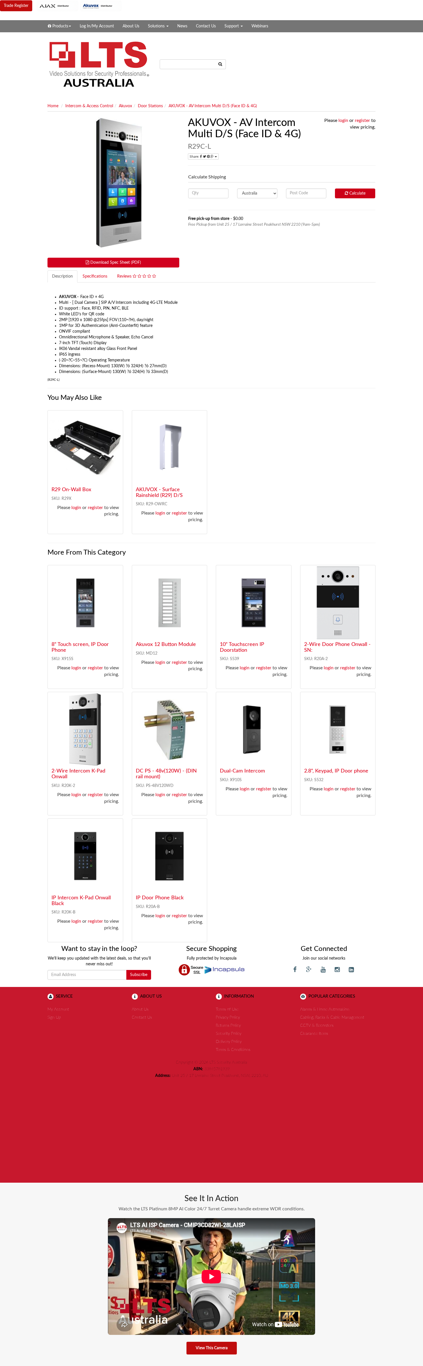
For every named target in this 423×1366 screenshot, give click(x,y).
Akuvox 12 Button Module (166, 644)
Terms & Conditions (233, 1050)
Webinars (259, 26)
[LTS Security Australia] (99, 64)
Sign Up (54, 1017)
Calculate (356, 193)
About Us (131, 26)
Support (232, 26)
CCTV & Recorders (317, 1026)
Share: (195, 156)
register (362, 120)
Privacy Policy (228, 1017)
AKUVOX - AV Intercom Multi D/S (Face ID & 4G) (213, 106)
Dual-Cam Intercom (242, 771)
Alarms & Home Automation (324, 1009)
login (343, 120)
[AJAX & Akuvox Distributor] (79, 6)
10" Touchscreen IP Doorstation (242, 647)
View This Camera (212, 1348)
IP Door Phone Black (160, 897)
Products (59, 26)
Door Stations (150, 106)
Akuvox (125, 106)
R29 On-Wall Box (71, 489)
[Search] (220, 64)
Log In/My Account (97, 26)
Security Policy (228, 1034)
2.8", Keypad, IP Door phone (336, 771)
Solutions (157, 26)
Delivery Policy (229, 1042)
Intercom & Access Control (89, 106)
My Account (58, 1009)
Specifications (95, 276)
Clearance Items (314, 1034)
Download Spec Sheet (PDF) (115, 263)
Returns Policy (228, 1026)
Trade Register (16, 6)
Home (52, 106)
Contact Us (206, 26)
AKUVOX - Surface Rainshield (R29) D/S (159, 492)
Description (62, 276)
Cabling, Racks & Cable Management (332, 1017)
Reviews (125, 276)
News (182, 26)
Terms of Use (227, 1009)
